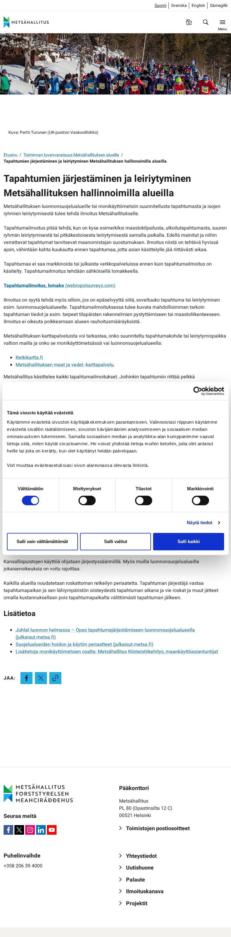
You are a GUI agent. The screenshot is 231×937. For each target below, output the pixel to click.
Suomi (160, 5)
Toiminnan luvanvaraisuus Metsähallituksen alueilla (71, 155)
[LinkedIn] (41, 830)
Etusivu (10, 155)
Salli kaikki (188, 541)
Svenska (179, 5)
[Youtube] (52, 830)
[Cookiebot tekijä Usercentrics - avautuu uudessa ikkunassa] (197, 390)
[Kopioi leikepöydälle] (55, 678)
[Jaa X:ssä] (41, 678)
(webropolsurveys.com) (60, 285)
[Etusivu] (188, 22)
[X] (19, 830)
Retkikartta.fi (29, 357)
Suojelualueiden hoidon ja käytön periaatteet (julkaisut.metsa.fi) (84, 644)
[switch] (87, 500)
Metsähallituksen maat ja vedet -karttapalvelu (65, 364)
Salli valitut (115, 541)
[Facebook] (8, 830)
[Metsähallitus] (26, 22)
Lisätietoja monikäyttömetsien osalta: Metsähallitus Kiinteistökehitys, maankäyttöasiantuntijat (117, 651)
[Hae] (205, 22)
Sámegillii (218, 5)
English (198, 5)
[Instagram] (30, 830)
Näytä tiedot (199, 522)
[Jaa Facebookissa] (26, 678)
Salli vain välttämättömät (42, 541)
